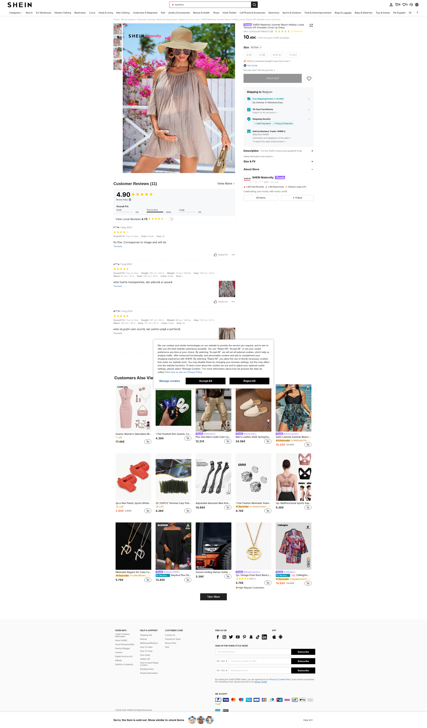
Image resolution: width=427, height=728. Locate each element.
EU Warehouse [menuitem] (43, 12)
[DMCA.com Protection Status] (226, 710)
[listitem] (133, 416)
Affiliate (118, 660)
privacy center (260, 682)
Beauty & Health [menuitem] (201, 12)
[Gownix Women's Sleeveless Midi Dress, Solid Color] (133, 408)
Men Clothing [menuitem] (123, 12)
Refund (143, 639)
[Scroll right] (417, 12)
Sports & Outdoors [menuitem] (292, 12)
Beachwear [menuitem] (80, 12)
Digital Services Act (123, 656)
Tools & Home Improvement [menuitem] (317, 12)
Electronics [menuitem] (274, 12)
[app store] (274, 638)
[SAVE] (309, 78)
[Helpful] (215, 255)
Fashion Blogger (122, 648)
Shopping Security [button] (262, 119)
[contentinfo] (265, 702)
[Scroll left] (413, 12)
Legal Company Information (122, 635)
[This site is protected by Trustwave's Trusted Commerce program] (217, 710)
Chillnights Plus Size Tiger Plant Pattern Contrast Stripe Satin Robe (293, 575)
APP (274, 630)
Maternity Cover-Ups (189, 19)
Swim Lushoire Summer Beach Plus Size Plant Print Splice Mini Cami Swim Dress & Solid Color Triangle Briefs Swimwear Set (293, 437)
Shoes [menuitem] (216, 12)
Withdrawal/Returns (149, 643)
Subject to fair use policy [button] (264, 112)
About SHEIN (121, 640)
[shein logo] (20, 4)
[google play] (280, 638)
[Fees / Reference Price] (257, 38)
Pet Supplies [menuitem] (399, 12)
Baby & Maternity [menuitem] (363, 12)
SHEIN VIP (145, 659)
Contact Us (170, 635)
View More (213, 596)
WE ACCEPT (221, 694)
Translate (117, 246)
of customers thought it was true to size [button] (268, 61)
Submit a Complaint (124, 664)
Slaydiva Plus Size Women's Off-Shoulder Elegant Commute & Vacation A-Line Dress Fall (173, 575)
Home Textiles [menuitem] (229, 12)
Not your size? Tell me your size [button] (259, 70)
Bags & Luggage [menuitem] (343, 12)
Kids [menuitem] (163, 12)
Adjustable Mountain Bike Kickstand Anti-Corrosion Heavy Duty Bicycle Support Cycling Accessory (213, 503)
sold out (272, 78)
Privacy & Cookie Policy (280, 679)
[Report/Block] (233, 255)
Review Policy (122, 200)
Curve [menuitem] (92, 12)
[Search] (254, 5)
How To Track (146, 651)
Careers (118, 652)
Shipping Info (146, 635)
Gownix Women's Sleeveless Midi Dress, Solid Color (133, 434)
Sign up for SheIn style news (231, 646)
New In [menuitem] (29, 12)
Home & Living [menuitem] (106, 12)
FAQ (167, 647)
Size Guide (145, 655)
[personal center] (391, 5)
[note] (250, 587)
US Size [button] (254, 47)
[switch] (170, 219)
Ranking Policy (147, 669)
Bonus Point (170, 643)
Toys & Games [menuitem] (383, 12)
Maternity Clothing (146, 19)
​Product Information (149, 673)
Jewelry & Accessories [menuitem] (179, 12)
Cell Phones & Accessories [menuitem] (252, 12)
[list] (242, 636)
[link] (397, 5)
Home (116, 19)
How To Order (146, 647)
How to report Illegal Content (149, 664)
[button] (411, 5)
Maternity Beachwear (167, 19)
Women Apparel (128, 19)
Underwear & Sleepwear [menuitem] (145, 12)
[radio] (249, 55)
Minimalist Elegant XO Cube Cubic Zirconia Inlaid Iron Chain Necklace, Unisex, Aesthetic (133, 572)
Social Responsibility (124, 644)
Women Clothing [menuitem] (62, 12)
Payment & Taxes (173, 639)
